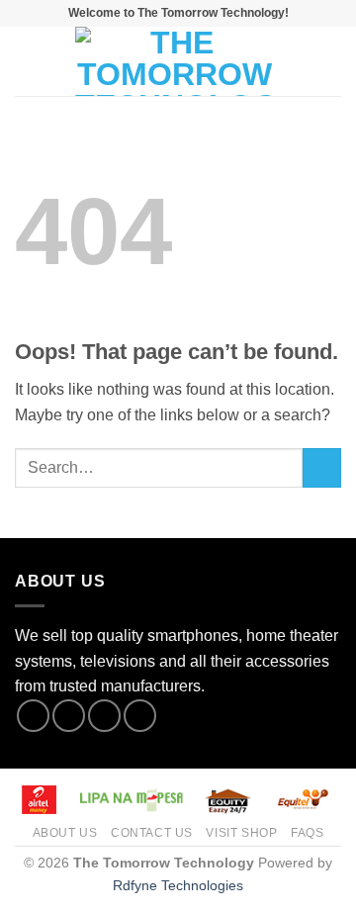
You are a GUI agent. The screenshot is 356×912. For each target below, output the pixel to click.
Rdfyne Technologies (178, 885)
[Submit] (322, 467)
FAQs (307, 833)
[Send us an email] (140, 715)
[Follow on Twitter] (104, 715)
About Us (65, 833)
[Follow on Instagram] (68, 715)
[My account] (298, 61)
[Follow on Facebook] (33, 715)
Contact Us (152, 833)
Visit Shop (241, 833)
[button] (27, 61)
